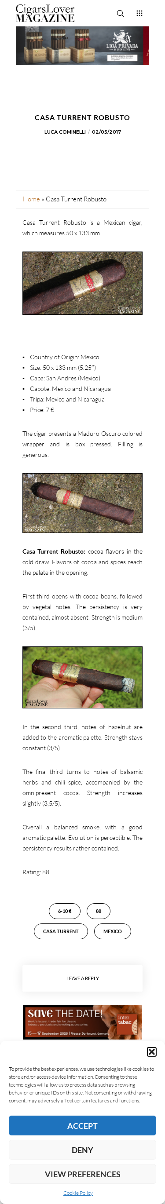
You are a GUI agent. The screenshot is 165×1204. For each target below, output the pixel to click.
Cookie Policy (78, 1192)
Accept (82, 1126)
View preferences (83, 1174)
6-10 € (64, 911)
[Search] (120, 13)
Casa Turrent (61, 931)
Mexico (112, 931)
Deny (82, 1150)
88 (98, 911)
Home (31, 199)
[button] (151, 1051)
